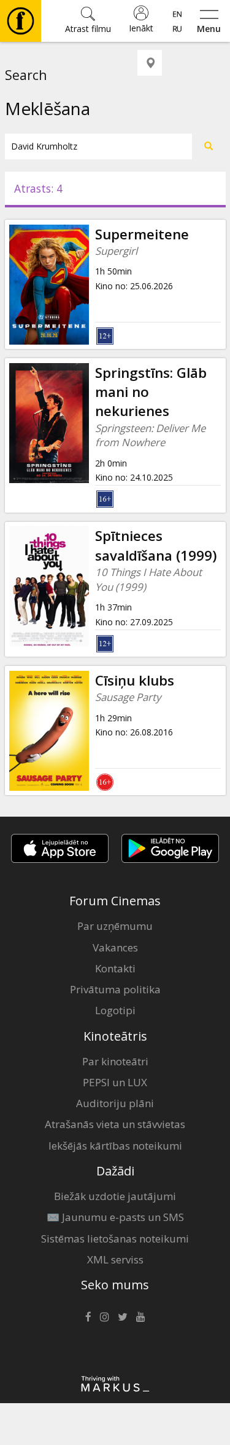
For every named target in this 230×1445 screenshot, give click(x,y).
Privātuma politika (115, 989)
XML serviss (115, 1259)
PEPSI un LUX (115, 1082)
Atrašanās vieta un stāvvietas (115, 1124)
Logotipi (115, 1010)
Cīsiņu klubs (134, 680)
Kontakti (115, 968)
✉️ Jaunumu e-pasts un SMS (115, 1217)
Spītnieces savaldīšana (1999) (156, 545)
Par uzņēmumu (115, 926)
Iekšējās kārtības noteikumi (115, 1146)
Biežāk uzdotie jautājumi (115, 1196)
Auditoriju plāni (115, 1103)
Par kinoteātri (115, 1061)
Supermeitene (142, 234)
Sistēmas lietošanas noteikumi (115, 1238)
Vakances (115, 947)
